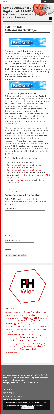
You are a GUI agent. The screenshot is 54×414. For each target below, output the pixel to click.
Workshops (16, 352)
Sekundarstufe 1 (34, 346)
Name (8, 235)
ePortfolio (21, 321)
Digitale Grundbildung (33, 312)
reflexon (30, 189)
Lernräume (36, 329)
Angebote (8, 312)
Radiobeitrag (13, 344)
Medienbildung (12, 335)
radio (6, 344)
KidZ (12, 329)
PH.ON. (41, 338)
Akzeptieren (27, 408)
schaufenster (39, 189)
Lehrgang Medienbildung (23, 329)
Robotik (20, 344)
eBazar (15, 315)
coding (15, 312)
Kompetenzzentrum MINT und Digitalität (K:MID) (27, 9)
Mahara (43, 329)
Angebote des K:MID (12, 396)
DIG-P (21, 312)
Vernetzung (8, 352)
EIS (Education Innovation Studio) (26, 316)
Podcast (47, 338)
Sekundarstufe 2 (12, 350)
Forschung (26, 324)
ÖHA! (36, 338)
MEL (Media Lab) (31, 334)
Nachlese (27, 337)
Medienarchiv (30, 332)
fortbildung (35, 324)
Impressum (8, 390)
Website (9, 250)
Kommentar (11, 208)
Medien (22, 332)
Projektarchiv (10, 393)
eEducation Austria (24, 315)
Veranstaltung (32, 349)
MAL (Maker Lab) (12, 332)
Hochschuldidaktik (32, 326)
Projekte (33, 341)
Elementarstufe (10, 321)
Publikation (42, 341)
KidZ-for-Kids (20, 189)
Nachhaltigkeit (15, 338)
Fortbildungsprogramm (14, 326)
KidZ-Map (20, 180)
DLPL (10, 315)
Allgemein (18, 191)
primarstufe (8, 341)
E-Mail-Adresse (13, 240)
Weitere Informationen (38, 405)
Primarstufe (21, 340)
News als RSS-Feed (12, 400)
